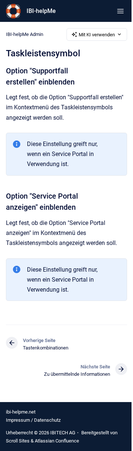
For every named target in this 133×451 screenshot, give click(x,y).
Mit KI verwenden (97, 34)
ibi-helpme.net (20, 412)
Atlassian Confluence (57, 441)
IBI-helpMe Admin (24, 34)
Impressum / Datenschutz (33, 420)
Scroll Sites (18, 441)
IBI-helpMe (41, 10)
